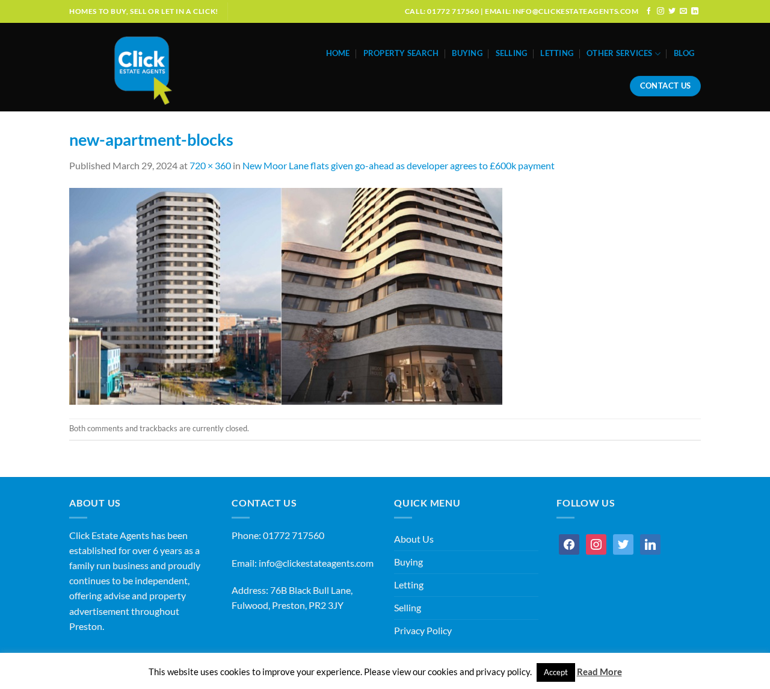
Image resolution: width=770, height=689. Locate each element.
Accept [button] (556, 672)
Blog (684, 53)
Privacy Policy (423, 630)
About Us (414, 539)
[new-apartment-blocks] (285, 295)
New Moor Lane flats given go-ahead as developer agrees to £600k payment (398, 165)
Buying (467, 53)
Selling (512, 53)
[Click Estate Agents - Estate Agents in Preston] (169, 67)
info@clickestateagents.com (316, 563)
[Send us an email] (683, 11)
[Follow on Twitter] (672, 11)
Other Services (620, 53)
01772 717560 (293, 535)
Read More (599, 671)
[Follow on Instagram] (660, 11)
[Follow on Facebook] (649, 11)
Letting (556, 53)
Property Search (401, 53)
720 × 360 (210, 165)
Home (338, 53)
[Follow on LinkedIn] (694, 11)
